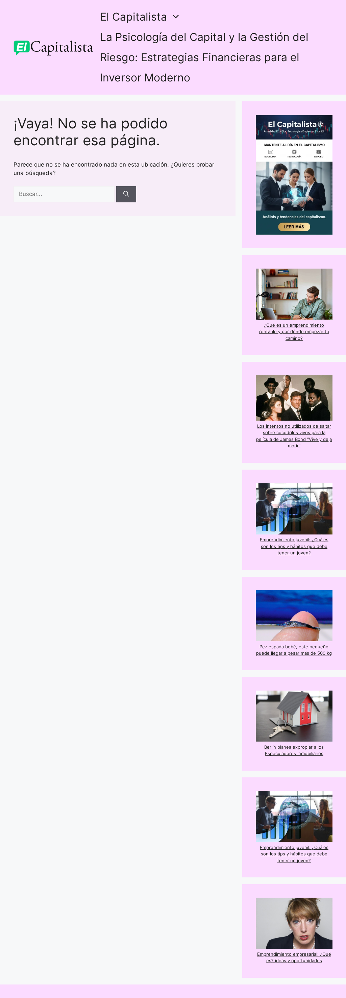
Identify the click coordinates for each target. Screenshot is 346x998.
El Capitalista (133, 16)
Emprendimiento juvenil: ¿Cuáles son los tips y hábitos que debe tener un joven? (294, 546)
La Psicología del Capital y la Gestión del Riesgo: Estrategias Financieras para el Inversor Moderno (204, 57)
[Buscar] (126, 194)
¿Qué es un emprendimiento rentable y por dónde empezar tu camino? (294, 331)
